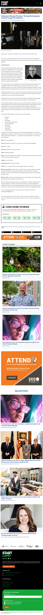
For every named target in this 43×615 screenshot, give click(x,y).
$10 (15, 217)
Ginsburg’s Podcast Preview (30, 226)
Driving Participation (20, 226)
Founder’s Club (5, 581)
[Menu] (40, 3)
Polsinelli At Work (5, 427)
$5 (4, 217)
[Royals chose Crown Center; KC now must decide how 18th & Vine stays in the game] (21, 481)
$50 (35, 217)
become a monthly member (18, 211)
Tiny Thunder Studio (22, 612)
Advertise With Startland (7, 582)
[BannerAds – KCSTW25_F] (21, 10)
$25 (25, 217)
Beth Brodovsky (7, 226)
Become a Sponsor (6, 584)
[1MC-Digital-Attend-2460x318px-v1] (21, 237)
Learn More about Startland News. (8, 563)
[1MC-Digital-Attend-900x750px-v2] (21, 351)
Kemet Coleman (5, 500)
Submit (7, 607)
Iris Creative (37, 226)
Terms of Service (7, 613)
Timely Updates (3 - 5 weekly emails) (14, 602)
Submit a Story (5, 586)
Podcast (2, 227)
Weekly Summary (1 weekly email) (13, 603)
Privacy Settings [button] (29, 612)
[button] (37, 3)
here (31, 58)
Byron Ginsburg (13, 20)
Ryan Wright (4, 463)
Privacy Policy (35, 612)
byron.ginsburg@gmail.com (7, 191)
